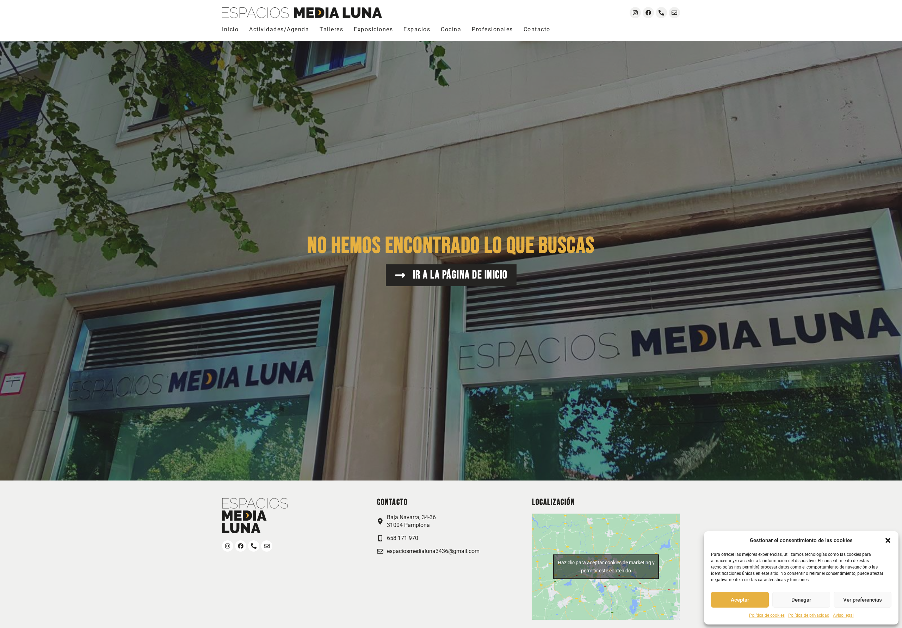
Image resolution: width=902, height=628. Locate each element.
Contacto (537, 29)
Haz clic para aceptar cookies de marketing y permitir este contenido (606, 566)
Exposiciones (373, 29)
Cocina (451, 29)
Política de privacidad (808, 615)
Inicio (230, 29)
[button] (887, 540)
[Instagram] (635, 12)
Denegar (801, 600)
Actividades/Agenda (279, 29)
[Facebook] (648, 12)
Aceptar (740, 600)
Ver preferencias (862, 600)
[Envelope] (674, 12)
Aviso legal (843, 615)
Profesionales (492, 29)
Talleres (331, 29)
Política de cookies (767, 615)
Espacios (416, 29)
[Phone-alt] (661, 12)
